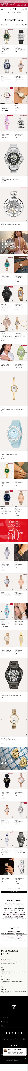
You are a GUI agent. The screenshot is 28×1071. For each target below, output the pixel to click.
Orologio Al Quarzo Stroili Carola (19, 651)
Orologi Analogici (7, 912)
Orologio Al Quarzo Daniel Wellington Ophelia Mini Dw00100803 (5, 365)
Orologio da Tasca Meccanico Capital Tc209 (19, 135)
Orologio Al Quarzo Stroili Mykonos (5, 108)
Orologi (9, 12)
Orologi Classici (9, 910)
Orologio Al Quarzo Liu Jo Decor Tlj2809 (6, 852)
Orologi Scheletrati (20, 918)
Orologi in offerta (7, 914)
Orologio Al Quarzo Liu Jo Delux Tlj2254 (20, 879)
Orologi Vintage (8, 908)
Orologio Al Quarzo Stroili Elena (19, 483)
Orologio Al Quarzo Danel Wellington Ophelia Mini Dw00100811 (19, 624)
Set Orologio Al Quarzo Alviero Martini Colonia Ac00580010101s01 (20, 336)
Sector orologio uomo (14, 931)
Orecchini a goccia (20, 940)
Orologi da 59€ (9, 916)
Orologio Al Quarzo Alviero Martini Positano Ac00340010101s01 (6, 594)
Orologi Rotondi (18, 916)
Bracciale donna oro (21, 933)
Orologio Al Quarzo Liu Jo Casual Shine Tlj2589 (6, 651)
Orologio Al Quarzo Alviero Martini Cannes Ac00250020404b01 (6, 277)
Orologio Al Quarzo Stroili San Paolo (19, 365)
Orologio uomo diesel (8, 940)
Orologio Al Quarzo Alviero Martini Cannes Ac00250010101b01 (6, 565)
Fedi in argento (7, 935)
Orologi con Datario (21, 906)
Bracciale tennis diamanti (8, 933)
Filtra (23, 24)
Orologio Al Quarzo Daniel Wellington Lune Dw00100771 (10, 740)
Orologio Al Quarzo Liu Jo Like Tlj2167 (9, 454)
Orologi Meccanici (10, 904)
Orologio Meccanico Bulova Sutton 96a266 (20, 49)
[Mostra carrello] (26, 9)
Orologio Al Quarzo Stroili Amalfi (5, 879)
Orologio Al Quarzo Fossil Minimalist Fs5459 (20, 852)
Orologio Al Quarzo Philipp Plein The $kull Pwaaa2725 (10, 180)
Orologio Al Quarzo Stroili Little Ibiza (19, 277)
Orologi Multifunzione (19, 912)
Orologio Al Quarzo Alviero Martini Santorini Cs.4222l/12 (6, 336)
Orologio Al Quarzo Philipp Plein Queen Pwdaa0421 (5, 49)
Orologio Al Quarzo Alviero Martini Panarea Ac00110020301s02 (20, 78)
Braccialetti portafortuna (18, 935)
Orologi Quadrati (18, 910)
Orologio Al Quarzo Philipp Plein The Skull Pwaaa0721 (5, 306)
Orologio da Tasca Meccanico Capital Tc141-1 (11, 224)
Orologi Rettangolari (18, 908)
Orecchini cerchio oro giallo (14, 938)
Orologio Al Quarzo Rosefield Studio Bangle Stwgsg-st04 (12, 410)
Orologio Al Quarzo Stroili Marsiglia (5, 793)
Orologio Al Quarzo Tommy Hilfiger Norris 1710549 (5, 510)
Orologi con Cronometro (19, 914)
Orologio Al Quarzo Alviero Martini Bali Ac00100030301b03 (5, 822)
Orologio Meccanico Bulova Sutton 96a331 (5, 78)
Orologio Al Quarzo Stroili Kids (5, 135)
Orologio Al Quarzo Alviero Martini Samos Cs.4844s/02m (20, 793)
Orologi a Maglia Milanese (8, 906)
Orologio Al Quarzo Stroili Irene (19, 108)
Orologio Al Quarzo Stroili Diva (19, 822)
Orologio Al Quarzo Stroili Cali (19, 565)
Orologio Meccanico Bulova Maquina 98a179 (11, 695)
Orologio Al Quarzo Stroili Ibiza (19, 510)
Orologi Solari (19, 904)
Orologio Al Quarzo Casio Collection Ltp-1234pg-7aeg (19, 306)
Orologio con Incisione (8, 918)
